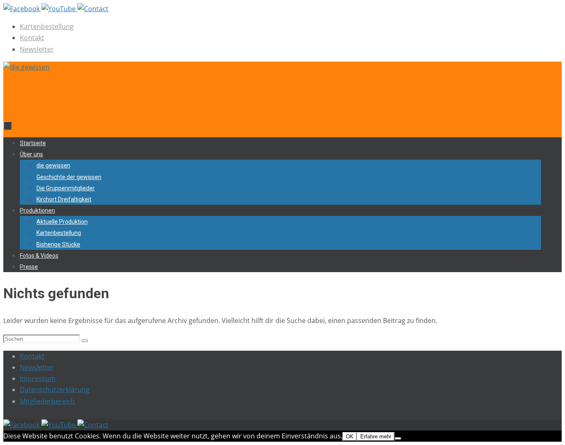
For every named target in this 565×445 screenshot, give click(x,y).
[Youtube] (59, 8)
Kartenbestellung (47, 26)
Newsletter (37, 49)
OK (350, 436)
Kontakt (32, 37)
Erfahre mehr (375, 436)
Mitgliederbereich (47, 401)
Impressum (37, 378)
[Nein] (398, 438)
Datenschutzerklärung (54, 389)
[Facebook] (22, 8)
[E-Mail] (92, 8)
